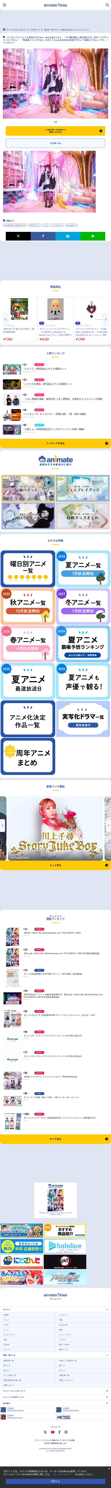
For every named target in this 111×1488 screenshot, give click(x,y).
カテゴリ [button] (6, 1309)
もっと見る (55, 865)
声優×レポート (9, 1385)
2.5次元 (6, 1345)
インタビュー (57, 225)
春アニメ (6, 1366)
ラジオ (6, 1325)
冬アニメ (62, 1370)
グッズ (6, 1330)
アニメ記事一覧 (9, 1375)
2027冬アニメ (34, 225)
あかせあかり (71, 225)
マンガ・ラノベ (9, 1335)
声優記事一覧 (64, 1375)
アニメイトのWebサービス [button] (13, 1397)
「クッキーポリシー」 (63, 1474)
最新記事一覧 (8, 1361)
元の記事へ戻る (55, 143)
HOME (6, 1315)
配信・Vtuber (64, 1345)
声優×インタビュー (66, 1380)
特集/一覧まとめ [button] (9, 1355)
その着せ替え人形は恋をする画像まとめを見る (55, 131)
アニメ (46, 225)
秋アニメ (6, 1370)
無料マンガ (63, 1349)
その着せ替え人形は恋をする (14, 225)
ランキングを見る (55, 443)
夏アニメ (62, 1366)
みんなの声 (63, 1325)
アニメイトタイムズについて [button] (14, 1391)
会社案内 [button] (6, 1403)
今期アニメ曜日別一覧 (67, 1361)
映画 (60, 1330)
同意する (55, 1481)
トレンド (6, 1349)
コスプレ (62, 1340)
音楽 (5, 1340)
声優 (60, 1320)
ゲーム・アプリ (65, 1335)
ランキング (63, 1315)
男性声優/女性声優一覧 (12, 1380)
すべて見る (55, 1139)
